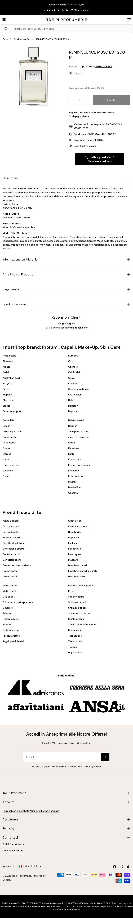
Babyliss (7, 383)
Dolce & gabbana (12, 431)
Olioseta (73, 492)
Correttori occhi (12, 559)
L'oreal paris (75, 459)
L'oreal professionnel (79, 465)
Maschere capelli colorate (82, 570)
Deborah (73, 405)
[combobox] (66, 29)
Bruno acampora (12, 411)
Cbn (70, 361)
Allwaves (8, 361)
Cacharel (73, 366)
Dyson (6, 448)
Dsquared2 (9, 442)
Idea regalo (74, 554)
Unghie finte (75, 652)
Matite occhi (10, 591)
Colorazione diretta (14, 548)
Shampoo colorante (79, 613)
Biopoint (7, 394)
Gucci (6, 476)
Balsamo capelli (11, 537)
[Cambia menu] (4, 19)
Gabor (6, 459)
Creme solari (10, 576)
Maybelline (74, 487)
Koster (71, 453)
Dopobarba (74, 532)
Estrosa (7, 453)
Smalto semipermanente (82, 624)
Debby (72, 400)
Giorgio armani (11, 465)
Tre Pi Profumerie (21, 875)
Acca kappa (9, 355)
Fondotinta (74, 548)
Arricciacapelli (11, 520)
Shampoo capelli (77, 607)
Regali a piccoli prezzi (80, 585)
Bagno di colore (11, 532)
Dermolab (8, 420)
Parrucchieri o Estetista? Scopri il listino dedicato (31, 810)
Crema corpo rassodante (17, 565)
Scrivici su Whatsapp (15, 844)
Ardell (6, 372)
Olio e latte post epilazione (18, 602)
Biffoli (6, 389)
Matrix (72, 481)
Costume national (78, 389)
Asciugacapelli (11, 526)
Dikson (6, 425)
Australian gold (11, 377)
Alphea (7, 366)
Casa (5, 39)
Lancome (73, 470)
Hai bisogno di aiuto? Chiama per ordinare (101, 159)
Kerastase (73, 448)
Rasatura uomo (11, 635)
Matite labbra (10, 585)
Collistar (73, 383)
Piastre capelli (11, 618)
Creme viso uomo (78, 526)
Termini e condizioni (70, 766)
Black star (8, 400)
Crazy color (74, 394)
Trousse (72, 646)
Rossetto (73, 591)
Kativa (72, 442)
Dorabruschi (9, 437)
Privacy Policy (93, 766)
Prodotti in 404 (21, 39)
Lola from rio (75, 476)
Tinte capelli (75, 641)
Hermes (72, 425)
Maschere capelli (77, 565)
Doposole (73, 537)
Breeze (6, 405)
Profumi (7, 624)
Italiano (7, 866)
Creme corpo (10, 570)
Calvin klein (74, 372)
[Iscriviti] (105, 757)
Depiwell (73, 411)
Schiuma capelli (77, 602)
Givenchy (8, 470)
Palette (7, 613)
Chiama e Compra (13, 850)
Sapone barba (76, 596)
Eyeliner (72, 543)
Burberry (73, 355)
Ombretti (8, 607)
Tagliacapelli (75, 635)
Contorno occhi (11, 554)
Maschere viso (76, 576)
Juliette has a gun (78, 437)
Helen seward (76, 420)
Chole (71, 377)
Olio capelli (9, 596)
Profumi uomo (11, 630)
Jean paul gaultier (78, 431)
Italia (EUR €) (30, 866)
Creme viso (74, 520)
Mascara (73, 559)
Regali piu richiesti (13, 641)
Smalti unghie (76, 618)
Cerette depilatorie (14, 543)
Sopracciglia (75, 630)
